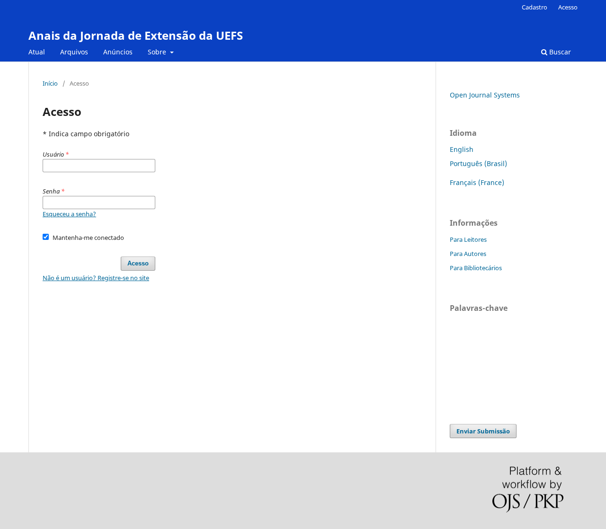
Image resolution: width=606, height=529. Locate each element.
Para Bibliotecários (476, 268)
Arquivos (74, 51)
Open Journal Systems (485, 94)
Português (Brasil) (478, 163)
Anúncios (118, 51)
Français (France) (477, 182)
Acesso (568, 7)
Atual (36, 51)
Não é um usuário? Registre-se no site (96, 277)
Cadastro (534, 7)
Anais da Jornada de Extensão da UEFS (135, 35)
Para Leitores (468, 239)
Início (50, 83)
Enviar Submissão (483, 431)
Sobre (158, 51)
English (461, 149)
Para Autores (468, 253)
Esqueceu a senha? (69, 214)
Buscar (559, 51)
